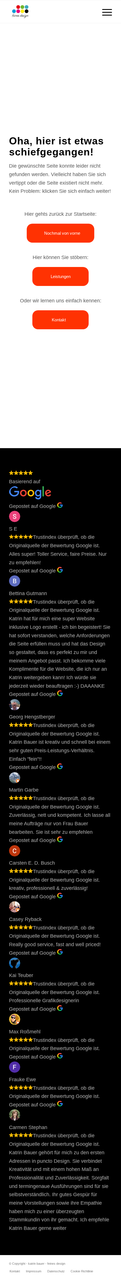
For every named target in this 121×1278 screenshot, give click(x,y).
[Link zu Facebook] (108, 1262)
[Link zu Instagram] (99, 1262)
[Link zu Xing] (91, 1262)
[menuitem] (104, 11)
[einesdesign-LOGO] (50, 11)
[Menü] (104, 11)
